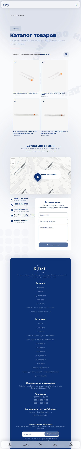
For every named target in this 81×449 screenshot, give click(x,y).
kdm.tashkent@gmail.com (40, 412)
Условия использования (40, 312)
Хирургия (40, 348)
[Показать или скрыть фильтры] (66, 54)
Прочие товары (40, 376)
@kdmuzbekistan (40, 415)
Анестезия (40, 344)
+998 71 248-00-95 (40, 397)
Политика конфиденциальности (40, 308)
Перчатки (40, 364)
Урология (40, 352)
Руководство (40, 296)
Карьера (40, 300)
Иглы (40, 324)
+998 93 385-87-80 (40, 400)
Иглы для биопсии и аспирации (40, 340)
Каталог (40, 288)
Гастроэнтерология (40, 368)
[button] (15, 62)
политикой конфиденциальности (46, 440)
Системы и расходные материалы (40, 336)
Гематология (40, 360)
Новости (40, 292)
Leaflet (47, 193)
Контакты (40, 304)
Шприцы (40, 332)
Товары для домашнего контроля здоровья (40, 372)
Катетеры (40, 328)
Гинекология (40, 356)
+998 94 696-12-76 (40, 403)
